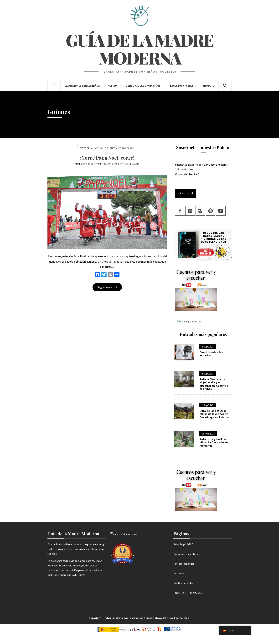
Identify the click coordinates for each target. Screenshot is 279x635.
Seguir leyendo (106, 287)
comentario (132, 164)
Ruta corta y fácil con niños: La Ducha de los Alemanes (214, 442)
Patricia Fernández (184, 563)
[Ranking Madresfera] (188, 321)
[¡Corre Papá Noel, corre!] (107, 209)
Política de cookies (184, 583)
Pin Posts (208, 85)
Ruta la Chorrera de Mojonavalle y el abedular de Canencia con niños (214, 384)
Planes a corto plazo (120, 148)
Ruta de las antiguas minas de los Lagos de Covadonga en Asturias (214, 414)
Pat (122, 164)
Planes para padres (181, 85)
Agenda (112, 85)
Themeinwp (182, 618)
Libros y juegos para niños (142, 85)
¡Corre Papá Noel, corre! (107, 157)
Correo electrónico (187, 174)
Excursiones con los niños (82, 85)
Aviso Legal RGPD (183, 544)
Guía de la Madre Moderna (139, 49)
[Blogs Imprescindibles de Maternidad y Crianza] (123, 533)
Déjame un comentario (186, 554)
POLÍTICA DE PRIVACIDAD (188, 592)
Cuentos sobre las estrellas (211, 354)
